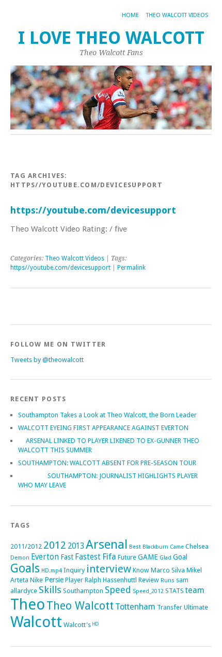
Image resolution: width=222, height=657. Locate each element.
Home (130, 15)
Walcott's (77, 625)
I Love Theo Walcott (111, 38)
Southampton (83, 591)
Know (141, 570)
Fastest (88, 557)
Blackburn (155, 547)
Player (74, 580)
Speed (118, 589)
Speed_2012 (148, 591)
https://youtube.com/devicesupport (93, 210)
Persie (54, 580)
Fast (66, 557)
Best (135, 547)
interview (108, 569)
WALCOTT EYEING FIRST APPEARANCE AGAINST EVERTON (103, 428)
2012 (54, 545)
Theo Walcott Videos (177, 15)
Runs (168, 580)
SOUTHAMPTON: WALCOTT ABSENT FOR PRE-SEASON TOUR (107, 463)
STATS (174, 591)
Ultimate (196, 607)
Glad (165, 557)
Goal (180, 557)
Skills (50, 590)
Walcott (36, 622)
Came (177, 547)
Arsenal (107, 544)
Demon (19, 557)
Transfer (169, 607)
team (194, 590)
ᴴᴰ (95, 625)
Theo (27, 604)
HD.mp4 (51, 570)
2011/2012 (26, 546)
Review (148, 580)
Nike (36, 580)
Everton (45, 557)
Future (127, 557)
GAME (148, 557)
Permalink (131, 267)
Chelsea (197, 546)
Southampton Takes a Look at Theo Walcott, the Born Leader (107, 415)
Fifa (109, 557)
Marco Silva (168, 570)
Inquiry (74, 570)
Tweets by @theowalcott (47, 360)
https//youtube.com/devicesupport (60, 267)
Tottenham (135, 607)
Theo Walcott (80, 605)
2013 (76, 546)
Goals (25, 569)
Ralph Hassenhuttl (111, 580)
